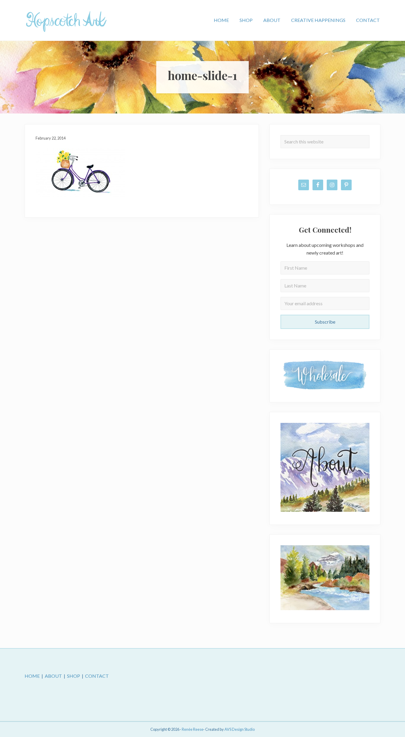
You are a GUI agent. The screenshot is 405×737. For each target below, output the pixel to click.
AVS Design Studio (239, 729)
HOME (32, 676)
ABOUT (53, 676)
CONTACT (97, 676)
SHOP (73, 676)
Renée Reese (192, 729)
